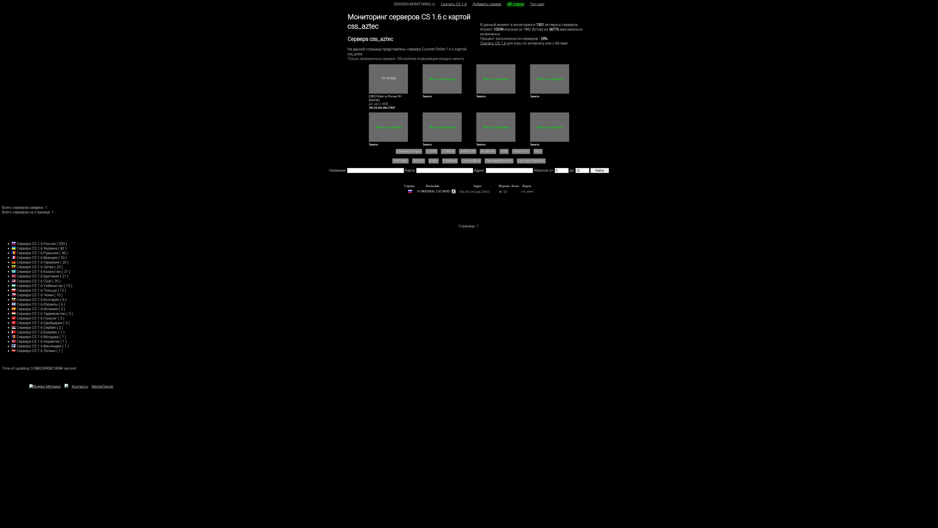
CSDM (431, 151)
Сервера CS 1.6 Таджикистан (41, 313)
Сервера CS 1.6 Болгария (38, 299)
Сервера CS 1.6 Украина (37, 248)
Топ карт (537, 4)
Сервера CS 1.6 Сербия (36, 327)
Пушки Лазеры (409, 151)
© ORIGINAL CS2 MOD (433, 191)
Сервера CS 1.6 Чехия (35, 295)
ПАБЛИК (400, 161)
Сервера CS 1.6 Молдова (38, 337)
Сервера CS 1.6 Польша (37, 290)
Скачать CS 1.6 (454, 4)
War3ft (418, 161)
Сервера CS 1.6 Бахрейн (37, 332)
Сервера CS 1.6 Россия (36, 244)
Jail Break (467, 151)
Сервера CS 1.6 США (34, 281)
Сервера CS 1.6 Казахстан (39, 271)
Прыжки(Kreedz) (499, 161)
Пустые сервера (531, 161)
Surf (504, 151)
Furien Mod (471, 161)
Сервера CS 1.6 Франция (37, 257)
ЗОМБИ (448, 151)
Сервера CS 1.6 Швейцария (39, 323)
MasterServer (102, 386)
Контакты (80, 386)
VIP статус (515, 4)
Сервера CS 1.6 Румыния (37, 253)
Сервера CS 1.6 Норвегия (38, 341)
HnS (538, 151)
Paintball (450, 161)
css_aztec (528, 191)
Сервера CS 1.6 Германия (38, 262)
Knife (433, 161)
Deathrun (488, 151)
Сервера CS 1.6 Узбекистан (40, 286)
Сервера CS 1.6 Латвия (36, 351)
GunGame (521, 151)
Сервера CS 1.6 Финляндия (39, 346)
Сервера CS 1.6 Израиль (37, 304)
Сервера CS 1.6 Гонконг (37, 318)
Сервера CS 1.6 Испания (37, 309)
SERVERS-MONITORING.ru (414, 4)
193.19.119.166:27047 (382, 108)
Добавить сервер (486, 4)
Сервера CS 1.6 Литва (35, 267)
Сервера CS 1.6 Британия (38, 276)
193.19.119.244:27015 (474, 192)
